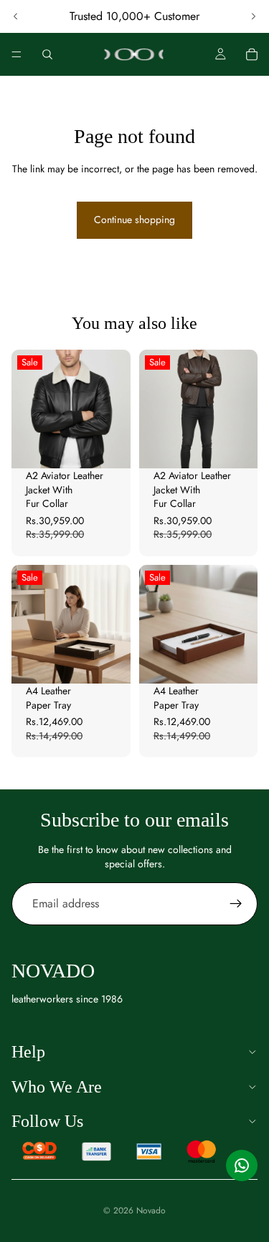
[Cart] (252, 54)
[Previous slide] (16, 16)
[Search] (47, 54)
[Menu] (16, 54)
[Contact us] (242, 1165)
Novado (151, 1210)
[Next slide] (253, 16)
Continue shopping (134, 219)
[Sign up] (236, 904)
